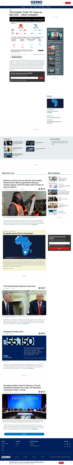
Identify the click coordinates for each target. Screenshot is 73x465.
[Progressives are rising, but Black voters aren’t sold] (8, 149)
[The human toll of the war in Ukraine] (51, 64)
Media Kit (3, 445)
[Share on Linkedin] (17, 57)
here (12, 268)
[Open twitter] (64, 444)
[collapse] (71, 462)
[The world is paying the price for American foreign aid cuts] (51, 53)
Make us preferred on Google (39, 54)
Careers (2, 450)
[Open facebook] (64, 446)
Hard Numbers (60, 211)
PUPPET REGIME (41, 7)
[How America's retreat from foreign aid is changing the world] (51, 70)
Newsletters (23, 7)
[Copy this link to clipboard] (19, 57)
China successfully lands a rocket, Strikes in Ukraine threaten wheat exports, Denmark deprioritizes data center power (64, 194)
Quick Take (50, 40)
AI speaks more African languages (18, 233)
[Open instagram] (67, 446)
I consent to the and (19, 80)
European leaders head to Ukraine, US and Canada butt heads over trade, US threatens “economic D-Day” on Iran (22, 387)
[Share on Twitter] (15, 57)
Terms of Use (25, 80)
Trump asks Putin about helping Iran (63, 206)
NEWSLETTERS (34, 441)
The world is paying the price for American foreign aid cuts (57, 55)
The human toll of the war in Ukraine (58, 66)
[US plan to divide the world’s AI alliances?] (51, 59)
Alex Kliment (6, 189)
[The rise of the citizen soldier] (53, 198)
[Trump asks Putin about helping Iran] (53, 205)
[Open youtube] (67, 444)
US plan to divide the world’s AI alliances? (58, 60)
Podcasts (35, 7)
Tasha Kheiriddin (6, 288)
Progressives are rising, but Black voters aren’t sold (17, 148)
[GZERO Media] (36, 3)
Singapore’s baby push (13, 331)
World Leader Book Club (57, 49)
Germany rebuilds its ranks (53, 117)
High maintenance (62, 212)
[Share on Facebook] (13, 57)
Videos (31, 7)
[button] (68, 3)
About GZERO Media (39, 142)
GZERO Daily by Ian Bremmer (35, 445)
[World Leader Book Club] (51, 47)
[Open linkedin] (69, 444)
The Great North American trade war (19, 286)
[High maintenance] (53, 212)
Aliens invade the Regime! (40, 148)
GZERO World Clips (58, 52)
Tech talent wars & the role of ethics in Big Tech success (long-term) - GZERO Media (60, 143)
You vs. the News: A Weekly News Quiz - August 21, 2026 (62, 179)
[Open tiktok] (69, 446)
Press (17, 445)
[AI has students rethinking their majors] (53, 185)
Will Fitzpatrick (11, 189)
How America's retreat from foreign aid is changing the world (57, 74)
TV (27, 7)
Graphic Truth (50, 115)
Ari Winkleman (19, 54)
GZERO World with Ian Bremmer (58, 69)
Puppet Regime (57, 46)
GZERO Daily (32, 443)
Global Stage (48, 7)
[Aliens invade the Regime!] (30, 149)
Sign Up (61, 462)
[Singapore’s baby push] (24, 347)
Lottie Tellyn (16, 189)
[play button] (55, 36)
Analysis (60, 197)
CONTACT (18, 441)
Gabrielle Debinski (13, 54)
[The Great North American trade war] (24, 302)
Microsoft (13, 231)
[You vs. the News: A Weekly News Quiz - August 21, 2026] (53, 178)
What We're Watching (62, 190)
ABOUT (3, 441)
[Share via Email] (21, 57)
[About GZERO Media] (30, 143)
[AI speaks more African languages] (55, 103)
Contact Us (17, 443)
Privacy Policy (19, 80)
